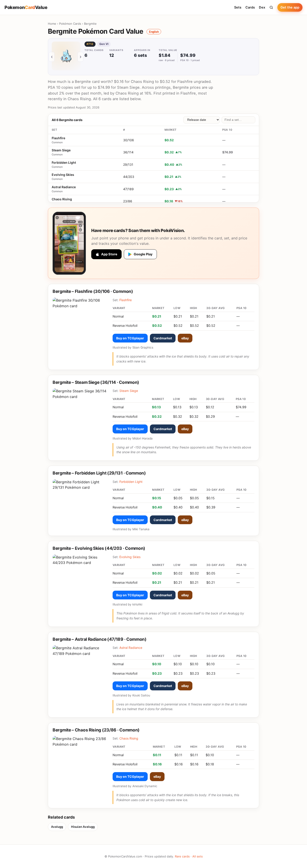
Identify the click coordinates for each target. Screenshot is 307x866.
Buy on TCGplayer (130, 338)
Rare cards (182, 856)
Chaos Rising (62, 199)
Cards (250, 7)
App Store (109, 254)
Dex (262, 7)
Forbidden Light (64, 162)
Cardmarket (163, 338)
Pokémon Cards (70, 23)
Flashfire (58, 138)
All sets (197, 856)
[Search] (271, 7)
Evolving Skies (63, 175)
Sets (237, 7)
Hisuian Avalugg (83, 826)
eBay (185, 338)
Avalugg (57, 826)
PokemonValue (25, 7)
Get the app (289, 7)
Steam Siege (61, 150)
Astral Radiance (64, 187)
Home (52, 23)
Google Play (143, 254)
